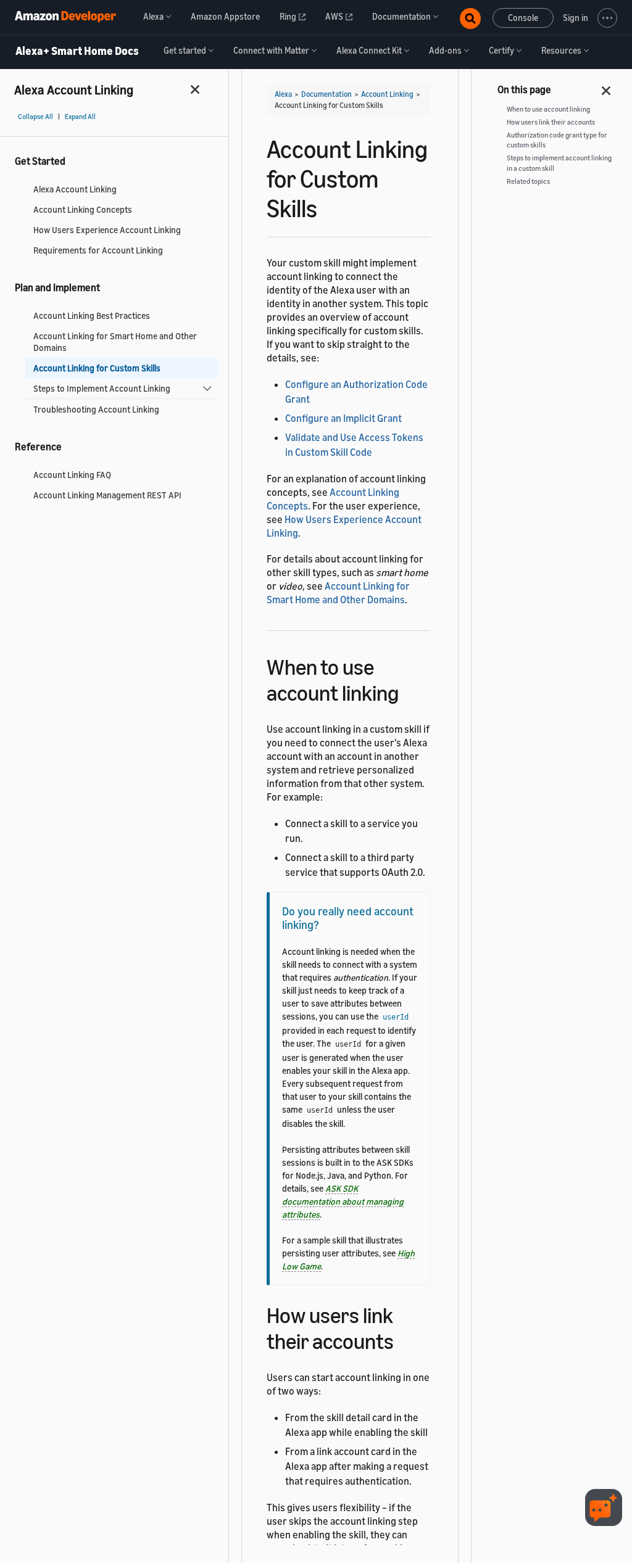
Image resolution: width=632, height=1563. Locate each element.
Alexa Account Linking (75, 189)
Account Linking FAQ (72, 474)
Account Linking (387, 94)
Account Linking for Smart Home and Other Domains (115, 342)
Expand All (80, 116)
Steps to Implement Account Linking (101, 388)
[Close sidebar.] (196, 89)
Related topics (528, 181)
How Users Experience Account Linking (107, 230)
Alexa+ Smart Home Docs (77, 51)
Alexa (283, 94)
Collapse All (35, 116)
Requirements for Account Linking (98, 250)
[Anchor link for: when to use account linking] (409, 691)
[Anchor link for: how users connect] (404, 1339)
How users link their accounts (551, 122)
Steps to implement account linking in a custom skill (559, 163)
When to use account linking (548, 109)
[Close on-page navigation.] (607, 87)
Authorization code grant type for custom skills (557, 140)
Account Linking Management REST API (107, 495)
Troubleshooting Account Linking (96, 409)
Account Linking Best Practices (91, 315)
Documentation (326, 94)
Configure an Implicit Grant (343, 418)
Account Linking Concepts (82, 209)
